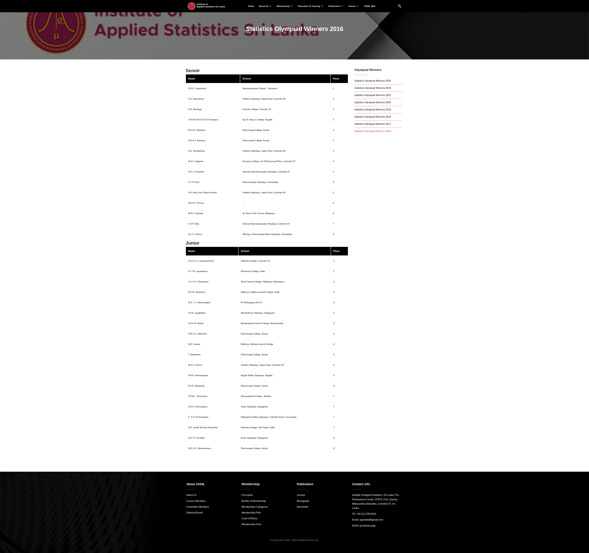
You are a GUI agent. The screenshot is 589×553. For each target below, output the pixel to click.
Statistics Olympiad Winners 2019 (372, 109)
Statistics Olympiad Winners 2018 (372, 116)
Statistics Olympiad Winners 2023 (372, 88)
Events (352, 6)
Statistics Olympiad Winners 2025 (372, 80)
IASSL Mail (369, 6)
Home (251, 6)
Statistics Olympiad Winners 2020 (372, 102)
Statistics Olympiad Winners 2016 (372, 131)
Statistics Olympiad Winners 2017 (372, 124)
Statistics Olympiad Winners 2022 (372, 95)
